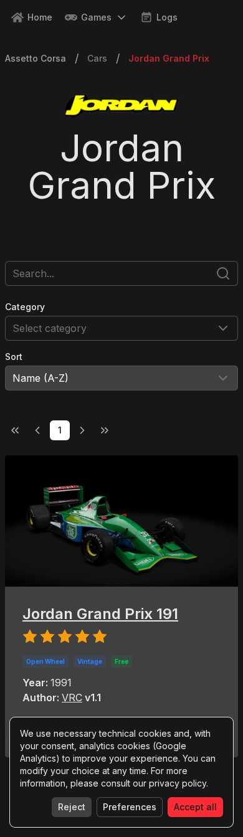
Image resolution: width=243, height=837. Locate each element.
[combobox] (121, 328)
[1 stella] (29, 638)
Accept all (195, 807)
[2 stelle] (47, 638)
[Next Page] (82, 430)
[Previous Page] (37, 430)
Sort (13, 356)
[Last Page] (105, 430)
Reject (71, 807)
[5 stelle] (99, 638)
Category (25, 306)
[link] (168, 58)
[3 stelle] (64, 638)
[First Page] (15, 430)
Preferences (129, 807)
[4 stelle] (82, 638)
